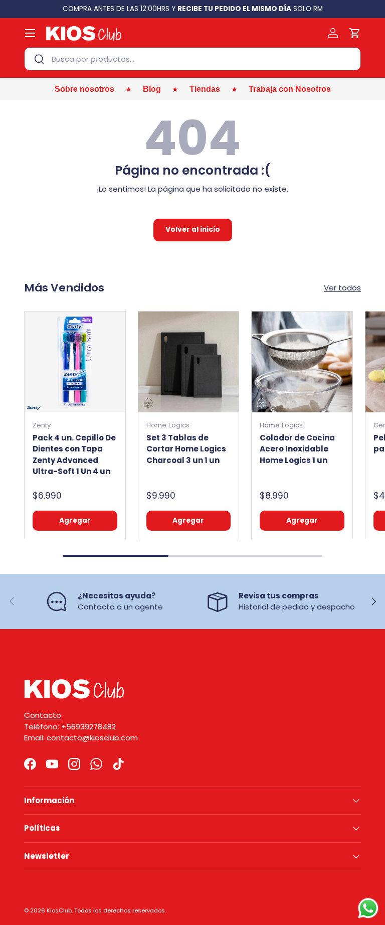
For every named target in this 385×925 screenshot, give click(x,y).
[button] (355, 33)
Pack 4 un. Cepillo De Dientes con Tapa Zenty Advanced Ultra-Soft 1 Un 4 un (74, 454)
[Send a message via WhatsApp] (368, 908)
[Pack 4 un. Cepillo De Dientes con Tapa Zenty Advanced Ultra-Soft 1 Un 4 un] (75, 362)
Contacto (42, 715)
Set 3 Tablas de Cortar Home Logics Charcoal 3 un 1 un (186, 449)
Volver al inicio (192, 229)
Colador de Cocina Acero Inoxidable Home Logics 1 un (297, 449)
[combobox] (192, 59)
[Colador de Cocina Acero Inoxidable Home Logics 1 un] (302, 362)
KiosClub (59, 910)
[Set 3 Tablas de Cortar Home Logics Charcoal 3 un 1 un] (188, 362)
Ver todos (342, 287)
